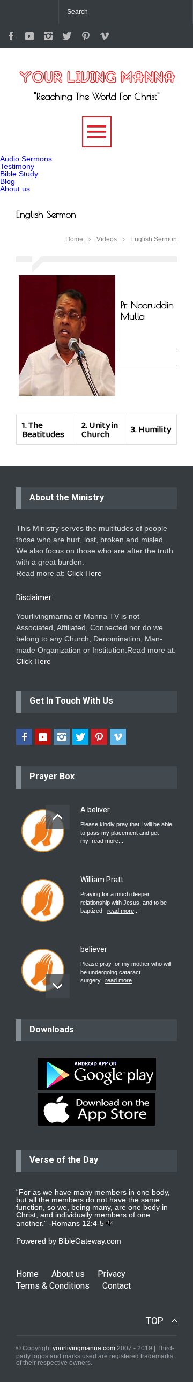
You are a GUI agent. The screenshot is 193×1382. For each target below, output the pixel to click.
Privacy (111, 1274)
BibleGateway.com (89, 1241)
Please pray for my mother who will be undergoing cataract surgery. (125, 972)
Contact (116, 1286)
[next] (58, 986)
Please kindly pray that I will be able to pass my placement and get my (126, 832)
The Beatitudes (43, 429)
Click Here (84, 573)
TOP (154, 1320)
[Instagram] (48, 36)
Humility (154, 429)
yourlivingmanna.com (84, 1348)
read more (105, 841)
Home (74, 239)
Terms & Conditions (53, 1286)
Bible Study (19, 173)
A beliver (95, 809)
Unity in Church (99, 429)
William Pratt (101, 879)
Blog (7, 181)
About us (15, 188)
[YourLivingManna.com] (96, 71)
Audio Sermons (26, 158)
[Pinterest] (86, 36)
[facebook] (11, 36)
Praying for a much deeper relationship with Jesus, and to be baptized (123, 902)
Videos (106, 239)
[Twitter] (67, 36)
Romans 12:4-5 (77, 1223)
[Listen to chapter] (109, 1223)
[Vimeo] (104, 36)
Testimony (17, 166)
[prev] (58, 817)
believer (93, 949)
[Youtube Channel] (29, 36)
